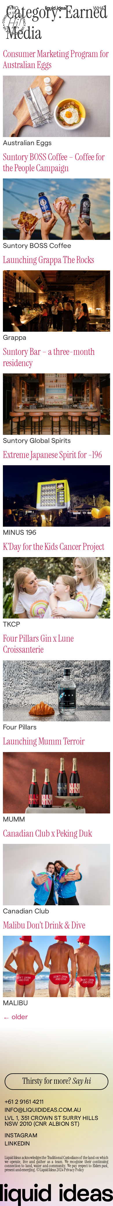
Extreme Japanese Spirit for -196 (52, 455)
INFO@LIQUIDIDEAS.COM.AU (43, 1110)
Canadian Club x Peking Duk (47, 833)
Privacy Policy (74, 1170)
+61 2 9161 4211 (24, 1102)
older (15, 1017)
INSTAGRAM (21, 1136)
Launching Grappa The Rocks (48, 260)
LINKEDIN (17, 1144)
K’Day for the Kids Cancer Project (53, 547)
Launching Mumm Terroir (44, 741)
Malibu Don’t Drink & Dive (44, 925)
